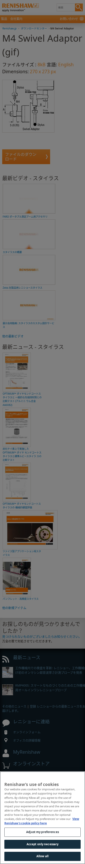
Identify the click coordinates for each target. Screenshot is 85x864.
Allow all (42, 856)
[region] (42, 817)
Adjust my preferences (42, 832)
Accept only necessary (43, 844)
